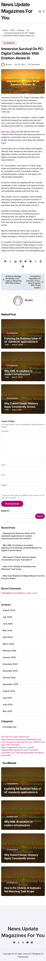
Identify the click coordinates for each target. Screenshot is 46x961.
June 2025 (8, 704)
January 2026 (9, 657)
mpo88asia (39, 752)
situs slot (20, 742)
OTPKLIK (37, 742)
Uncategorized (9, 43)
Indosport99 (6, 750)
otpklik (31, 747)
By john (9, 64)
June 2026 (8, 624)
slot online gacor (8, 742)
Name (3, 465)
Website (4, 485)
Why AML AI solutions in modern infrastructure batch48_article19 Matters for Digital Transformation (21, 548)
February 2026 (9, 650)
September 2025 (10, 684)
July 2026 (7, 617)
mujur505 (34, 750)
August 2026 (9, 610)
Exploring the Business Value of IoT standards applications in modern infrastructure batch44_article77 (18, 536)
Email (3, 475)
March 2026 (8, 644)
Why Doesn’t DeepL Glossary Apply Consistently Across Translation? (21, 407)
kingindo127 (18, 750)
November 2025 (10, 671)
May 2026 (7, 630)
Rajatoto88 (31, 739)
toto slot (28, 742)
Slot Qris (5, 737)
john (30, 300)
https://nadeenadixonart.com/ (14, 747)
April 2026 (8, 637)
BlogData (36, 953)
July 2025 (7, 698)
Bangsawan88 (27, 752)
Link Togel (15, 752)
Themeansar (22, 957)
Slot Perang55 (13, 745)
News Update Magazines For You (16, 11)
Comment (5, 431)
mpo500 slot (23, 737)
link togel (13, 737)
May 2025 (7, 711)
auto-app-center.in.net (10, 131)
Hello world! (32, 593)
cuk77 (26, 750)
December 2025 (10, 664)
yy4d (39, 739)
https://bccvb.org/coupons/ (13, 739)
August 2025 (9, 691)
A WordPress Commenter (12, 593)
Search (5, 510)
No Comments (34, 64)
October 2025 (9, 677)
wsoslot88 (5, 752)
